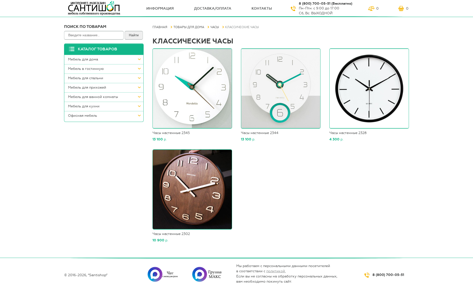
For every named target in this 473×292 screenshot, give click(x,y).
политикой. (276, 271)
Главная (159, 27)
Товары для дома (188, 27)
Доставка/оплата (212, 8)
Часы (214, 27)
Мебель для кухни (84, 106)
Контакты (262, 8)
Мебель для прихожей (87, 87)
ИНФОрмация (160, 8)
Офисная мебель (82, 116)
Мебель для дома (83, 59)
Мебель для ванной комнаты (93, 97)
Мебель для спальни (85, 78)
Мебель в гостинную (86, 69)
